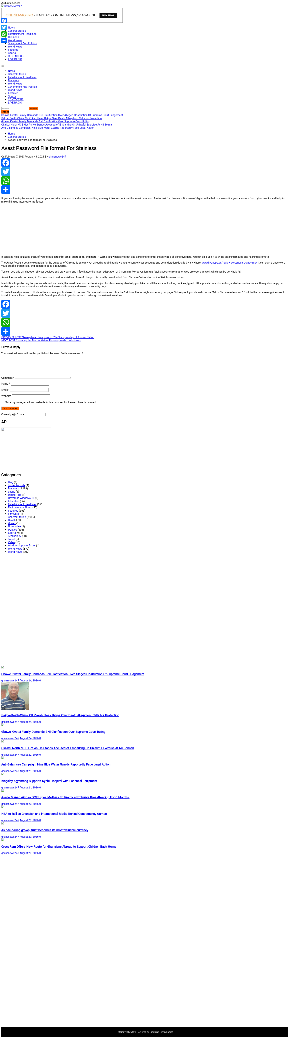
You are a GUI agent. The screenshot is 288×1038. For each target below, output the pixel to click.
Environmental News (20, 507)
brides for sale (16, 485)
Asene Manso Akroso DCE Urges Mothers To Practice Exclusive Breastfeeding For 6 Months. (65, 797)
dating (11, 491)
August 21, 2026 (29, 771)
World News (15, 40)
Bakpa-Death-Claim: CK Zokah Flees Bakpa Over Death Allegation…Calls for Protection (60, 715)
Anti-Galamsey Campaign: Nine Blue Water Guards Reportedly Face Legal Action (55, 764)
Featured (13, 49)
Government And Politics (22, 43)
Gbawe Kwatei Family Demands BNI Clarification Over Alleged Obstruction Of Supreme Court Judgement (72, 674)
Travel (11, 539)
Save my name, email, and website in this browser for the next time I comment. (51, 402)
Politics (12, 529)
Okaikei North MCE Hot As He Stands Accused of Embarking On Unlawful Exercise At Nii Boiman (67, 748)
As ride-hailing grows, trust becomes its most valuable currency (44, 830)
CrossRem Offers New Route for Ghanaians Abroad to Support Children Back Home (58, 846)
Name (5, 383)
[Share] (144, 189)
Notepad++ (14, 526)
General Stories (17, 30)
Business (13, 37)
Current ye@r (9, 414)
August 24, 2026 (29, 680)
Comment (7, 377)
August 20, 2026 (29, 803)
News (11, 27)
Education (13, 501)
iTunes (12, 523)
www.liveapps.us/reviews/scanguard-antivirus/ (229, 262)
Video (11, 542)
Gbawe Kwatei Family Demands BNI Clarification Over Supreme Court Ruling (53, 732)
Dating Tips (14, 494)
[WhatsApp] (144, 180)
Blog (10, 482)
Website (6, 396)
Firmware (13, 513)
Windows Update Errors (22, 545)
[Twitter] (144, 171)
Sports (12, 53)
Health (12, 520)
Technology (14, 536)
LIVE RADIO (15, 59)
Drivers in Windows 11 (21, 498)
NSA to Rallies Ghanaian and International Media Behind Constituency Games (54, 814)
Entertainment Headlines (22, 34)
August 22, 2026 (29, 754)
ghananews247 (57, 156)
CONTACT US (16, 56)
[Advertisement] (101, 229)
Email (5, 389)
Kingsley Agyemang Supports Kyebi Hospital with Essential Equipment (49, 781)
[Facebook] (144, 162)
